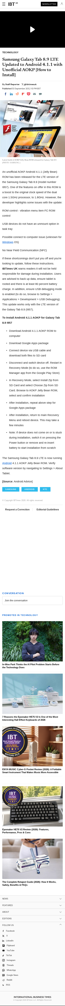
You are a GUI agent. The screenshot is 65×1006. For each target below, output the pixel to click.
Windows (7, 242)
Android (7, 463)
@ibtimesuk (30, 84)
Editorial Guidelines (48, 509)
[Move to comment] (40, 94)
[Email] (34, 94)
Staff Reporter (12, 84)
